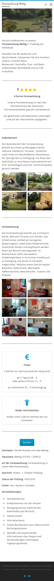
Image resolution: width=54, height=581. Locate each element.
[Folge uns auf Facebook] (25, 576)
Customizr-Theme (43, 569)
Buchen (27, 442)
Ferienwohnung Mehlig (19, 566)
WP (17, 569)
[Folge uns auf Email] (29, 576)
